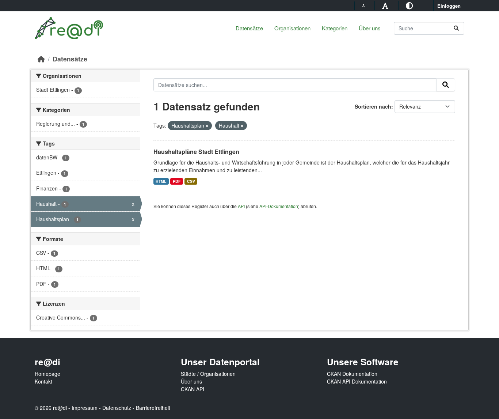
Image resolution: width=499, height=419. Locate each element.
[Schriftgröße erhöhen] (386, 5)
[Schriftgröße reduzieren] (364, 5)
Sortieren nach (373, 106)
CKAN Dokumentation (352, 373)
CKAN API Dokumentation (357, 381)
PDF (176, 181)
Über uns (370, 28)
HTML (161, 181)
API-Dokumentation (278, 206)
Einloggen (449, 5)
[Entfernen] (207, 126)
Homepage (47, 373)
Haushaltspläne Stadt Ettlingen (196, 151)
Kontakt (43, 381)
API (241, 206)
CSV (191, 181)
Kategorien (334, 28)
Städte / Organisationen (208, 373)
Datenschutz (116, 407)
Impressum (85, 407)
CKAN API (192, 389)
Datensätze (249, 28)
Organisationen (292, 28)
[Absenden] (456, 28)
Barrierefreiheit (153, 407)
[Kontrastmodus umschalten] (410, 5)
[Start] (41, 58)
